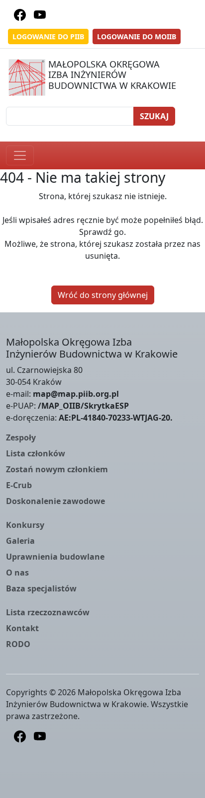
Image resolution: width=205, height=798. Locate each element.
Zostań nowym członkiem (57, 469)
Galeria (20, 540)
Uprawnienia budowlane (55, 556)
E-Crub (19, 485)
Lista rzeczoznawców (48, 612)
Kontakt (22, 628)
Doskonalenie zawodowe (55, 501)
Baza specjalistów (41, 588)
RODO (18, 644)
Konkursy (25, 524)
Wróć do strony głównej (103, 295)
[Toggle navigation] (20, 155)
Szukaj (154, 116)
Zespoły (21, 437)
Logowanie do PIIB (48, 36)
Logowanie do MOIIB (136, 36)
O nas (17, 572)
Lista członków (35, 453)
